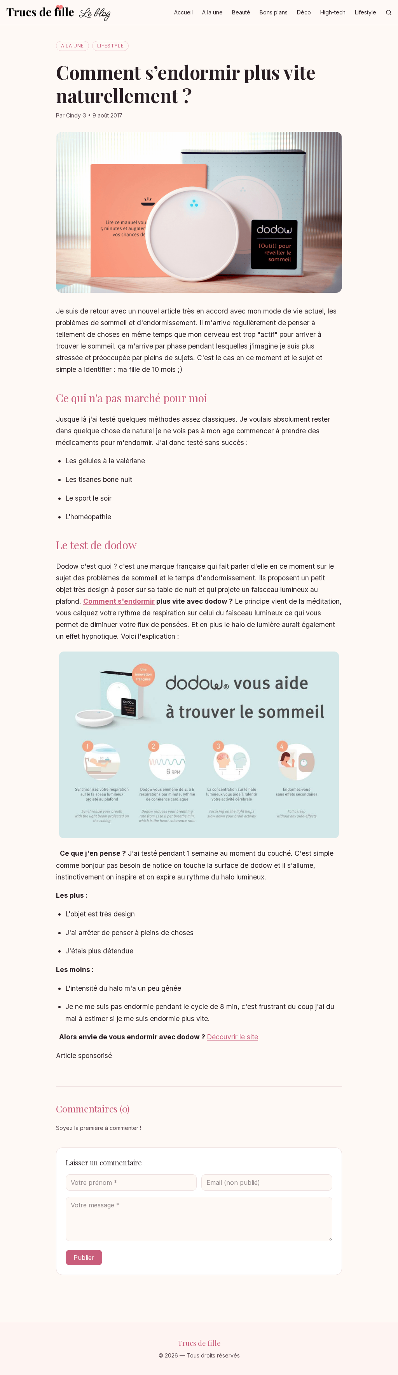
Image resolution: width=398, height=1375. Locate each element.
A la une (212, 12)
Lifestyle (365, 12)
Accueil (183, 12)
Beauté (241, 12)
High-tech (333, 12)
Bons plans (274, 12)
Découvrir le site (232, 1037)
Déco (304, 12)
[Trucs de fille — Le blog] (58, 12)
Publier (83, 1257)
